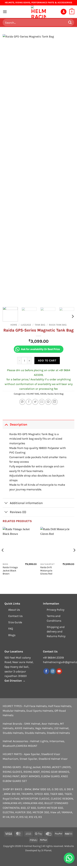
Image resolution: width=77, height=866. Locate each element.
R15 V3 (33, 817)
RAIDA (43, 393)
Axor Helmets (50, 723)
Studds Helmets (13, 733)
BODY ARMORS (30, 776)
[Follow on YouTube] (59, 671)
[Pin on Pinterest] (48, 402)
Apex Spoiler (32, 754)
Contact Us (15, 616)
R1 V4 (6, 817)
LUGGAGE (26, 324)
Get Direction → (14, 680)
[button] (5, 11)
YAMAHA (66, 812)
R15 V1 (14, 817)
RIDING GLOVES (12, 771)
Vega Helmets (44, 728)
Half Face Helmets (59, 706)
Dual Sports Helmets (39, 710)
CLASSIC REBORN (62, 798)
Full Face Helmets (35, 706)
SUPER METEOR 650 (50, 807)
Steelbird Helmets (58, 733)
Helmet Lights (39, 741)
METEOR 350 (41, 812)
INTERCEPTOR (29, 798)
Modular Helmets (14, 710)
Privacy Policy (55, 609)
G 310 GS (57, 789)
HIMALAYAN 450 (33, 803)
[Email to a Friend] (42, 402)
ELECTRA (8, 812)
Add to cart (47, 360)
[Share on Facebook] (29, 402)
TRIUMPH (27, 794)
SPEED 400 (41, 794)
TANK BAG (40, 324)
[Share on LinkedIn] (55, 402)
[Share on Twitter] (35, 402)
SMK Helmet (32, 723)
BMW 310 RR (12, 794)
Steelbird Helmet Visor (53, 758)
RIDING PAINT (11, 776)
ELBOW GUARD (50, 776)
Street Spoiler (28, 758)
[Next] (68, 169)
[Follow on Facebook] (46, 671)
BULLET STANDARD (56, 803)
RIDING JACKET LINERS (56, 767)
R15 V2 (23, 817)
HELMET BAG (32, 393)
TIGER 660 (56, 794)
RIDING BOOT (31, 771)
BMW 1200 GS (41, 789)
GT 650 (31, 807)
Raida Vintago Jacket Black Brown (10, 570)
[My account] (63, 12)
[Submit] (70, 22)
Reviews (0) (18, 512)
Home (13, 324)
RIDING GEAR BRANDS (55, 771)
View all (55, 812)
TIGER (68, 794)
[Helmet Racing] (38, 11)
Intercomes (56, 741)
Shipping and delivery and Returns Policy (56, 631)
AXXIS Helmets (24, 728)
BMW (28, 789)
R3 (40, 817)
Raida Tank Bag (58, 324)
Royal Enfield (11, 798)
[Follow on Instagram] (53, 671)
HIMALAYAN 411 (12, 803)
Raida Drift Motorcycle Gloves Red (46, 570)
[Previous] (8, 169)
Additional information (26, 503)
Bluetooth (9, 746)
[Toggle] (6, 424)
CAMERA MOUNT (26, 746)
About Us (14, 609)
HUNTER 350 (23, 812)
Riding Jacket (32, 767)
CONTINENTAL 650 (14, 807)
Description (18, 424)
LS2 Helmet (61, 728)
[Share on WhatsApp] (22, 402)
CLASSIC (44, 798)
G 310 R (68, 789)
